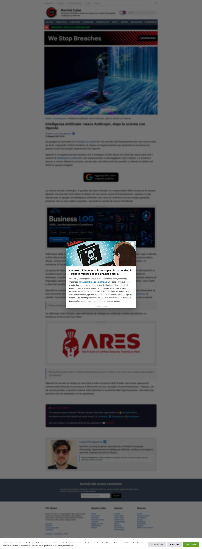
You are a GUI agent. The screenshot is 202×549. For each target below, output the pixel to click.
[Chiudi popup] (132, 244)
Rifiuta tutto (174, 544)
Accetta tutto (191, 544)
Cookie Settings (157, 544)
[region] (101, 543)
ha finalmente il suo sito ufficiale (93, 282)
